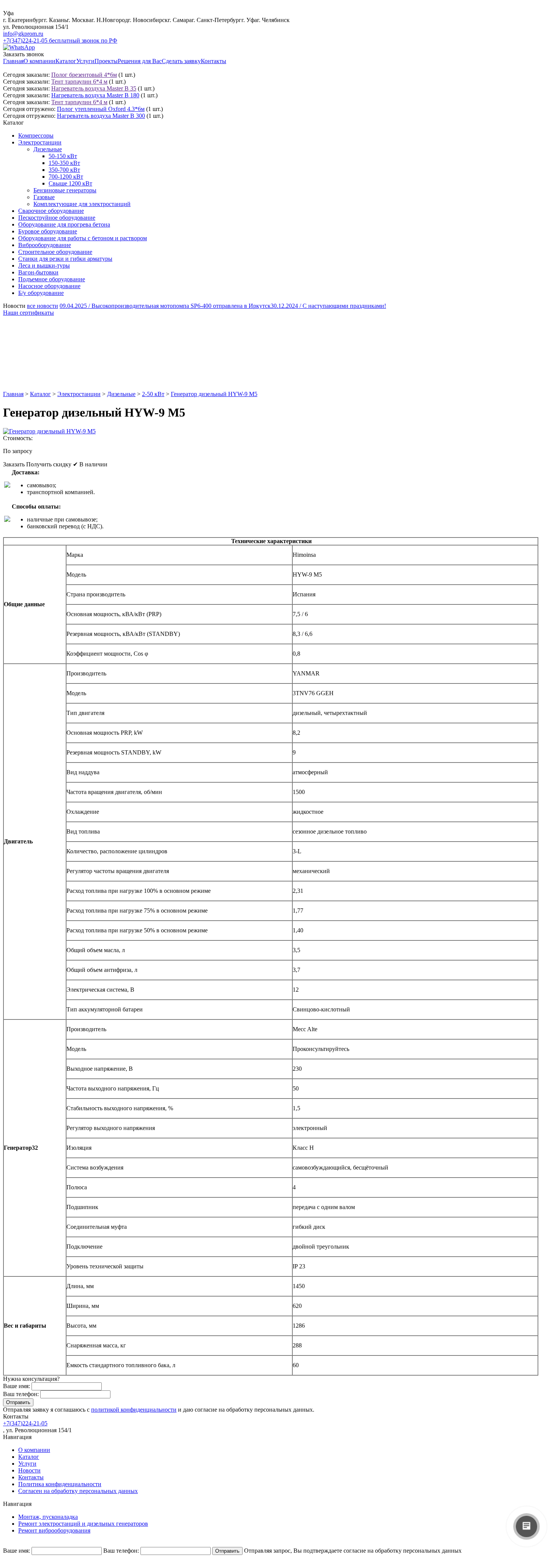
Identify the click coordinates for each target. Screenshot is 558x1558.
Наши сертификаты (28, 312)
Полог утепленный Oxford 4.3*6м (101, 109)
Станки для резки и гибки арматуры (65, 258)
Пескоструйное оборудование (56, 217)
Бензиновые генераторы (64, 190)
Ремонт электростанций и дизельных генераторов (83, 1523)
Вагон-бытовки (38, 272)
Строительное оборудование (55, 252)
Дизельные (47, 149)
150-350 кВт (64, 163)
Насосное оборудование (49, 286)
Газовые (44, 197)
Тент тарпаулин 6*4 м (79, 81)
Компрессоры (36, 135)
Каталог (65, 61)
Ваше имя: (16, 1386)
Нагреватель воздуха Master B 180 (95, 95)
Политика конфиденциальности (59, 1484)
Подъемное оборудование (51, 279)
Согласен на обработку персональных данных (78, 1491)
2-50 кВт (153, 394)
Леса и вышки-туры (44, 265)
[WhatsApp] (19, 47)
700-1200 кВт (66, 176)
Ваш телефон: (21, 1394)
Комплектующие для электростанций (82, 204)
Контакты (213, 61)
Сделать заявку (181, 61)
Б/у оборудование (41, 293)
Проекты (106, 61)
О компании (39, 61)
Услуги (85, 61)
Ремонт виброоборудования (54, 1530)
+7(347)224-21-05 (25, 1423)
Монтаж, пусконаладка (48, 1517)
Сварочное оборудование (51, 211)
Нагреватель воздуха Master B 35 (93, 88)
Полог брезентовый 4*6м (84, 74)
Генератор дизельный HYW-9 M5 (214, 394)
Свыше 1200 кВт (70, 183)
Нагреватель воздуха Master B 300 (101, 116)
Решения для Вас (140, 61)
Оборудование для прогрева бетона (64, 224)
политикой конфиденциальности (134, 1409)
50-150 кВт (63, 156)
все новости (42, 306)
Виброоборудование (44, 245)
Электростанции (39, 142)
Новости (29, 1470)
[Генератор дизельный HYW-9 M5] (49, 431)
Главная (13, 61)
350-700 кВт (64, 169)
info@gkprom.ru (23, 33)
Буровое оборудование (47, 231)
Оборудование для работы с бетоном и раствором (82, 238)
